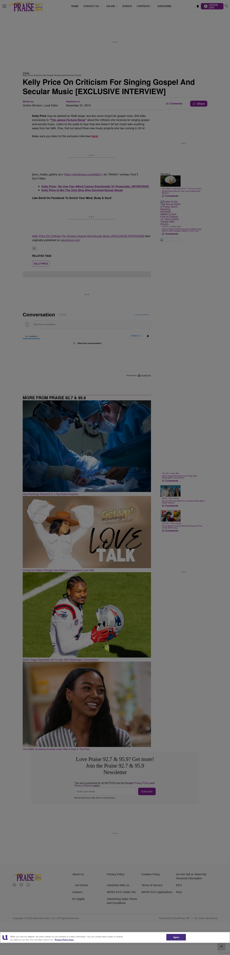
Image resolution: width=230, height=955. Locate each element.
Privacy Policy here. (64, 939)
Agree (176, 937)
